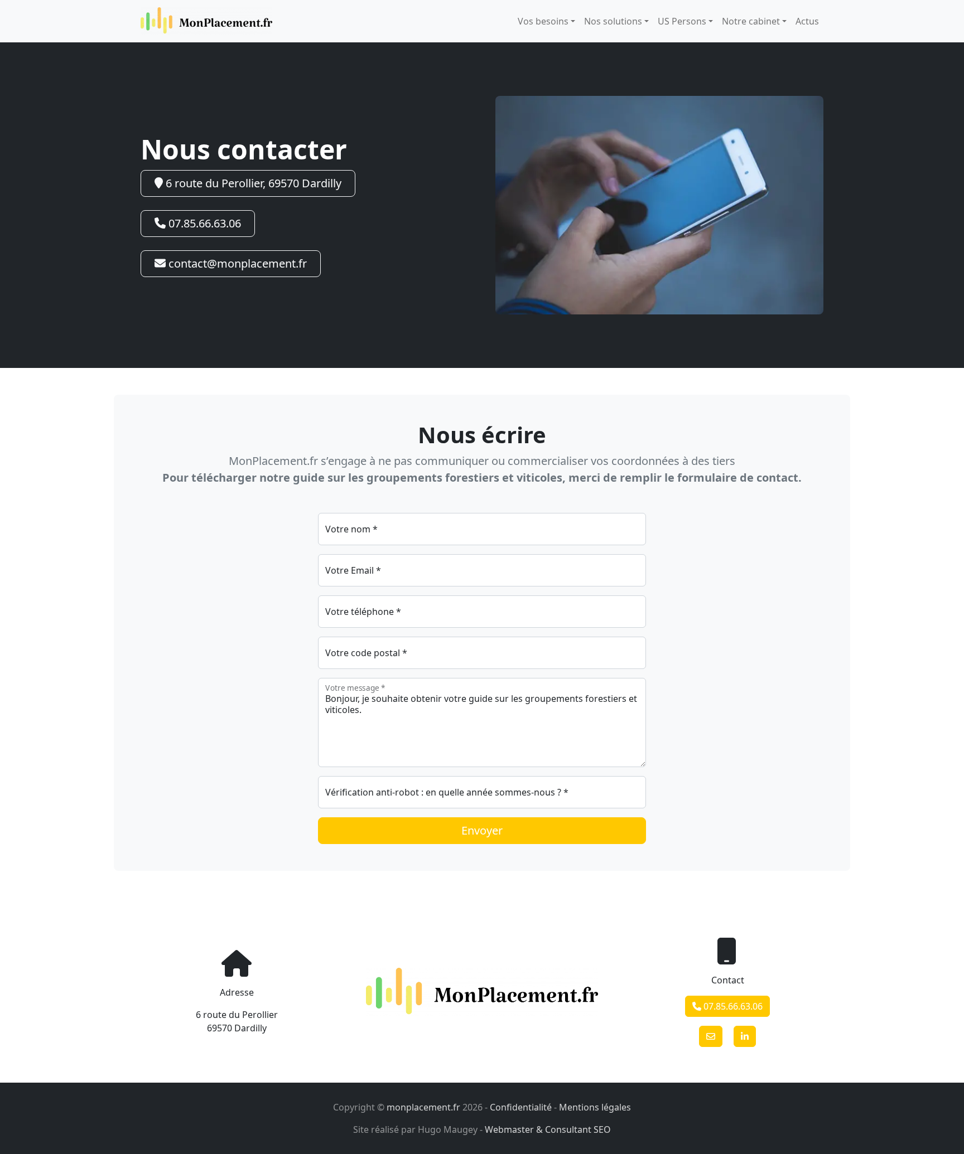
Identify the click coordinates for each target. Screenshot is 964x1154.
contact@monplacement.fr (236, 263)
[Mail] (710, 1036)
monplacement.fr (423, 1107)
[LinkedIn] (745, 1036)
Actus (807, 21)
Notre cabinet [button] (751, 21)
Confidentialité (521, 1107)
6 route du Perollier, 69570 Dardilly (252, 183)
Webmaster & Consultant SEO (548, 1129)
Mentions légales (595, 1107)
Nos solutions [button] (613, 21)
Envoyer (482, 830)
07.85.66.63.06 (203, 223)
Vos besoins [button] (543, 21)
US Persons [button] (682, 21)
